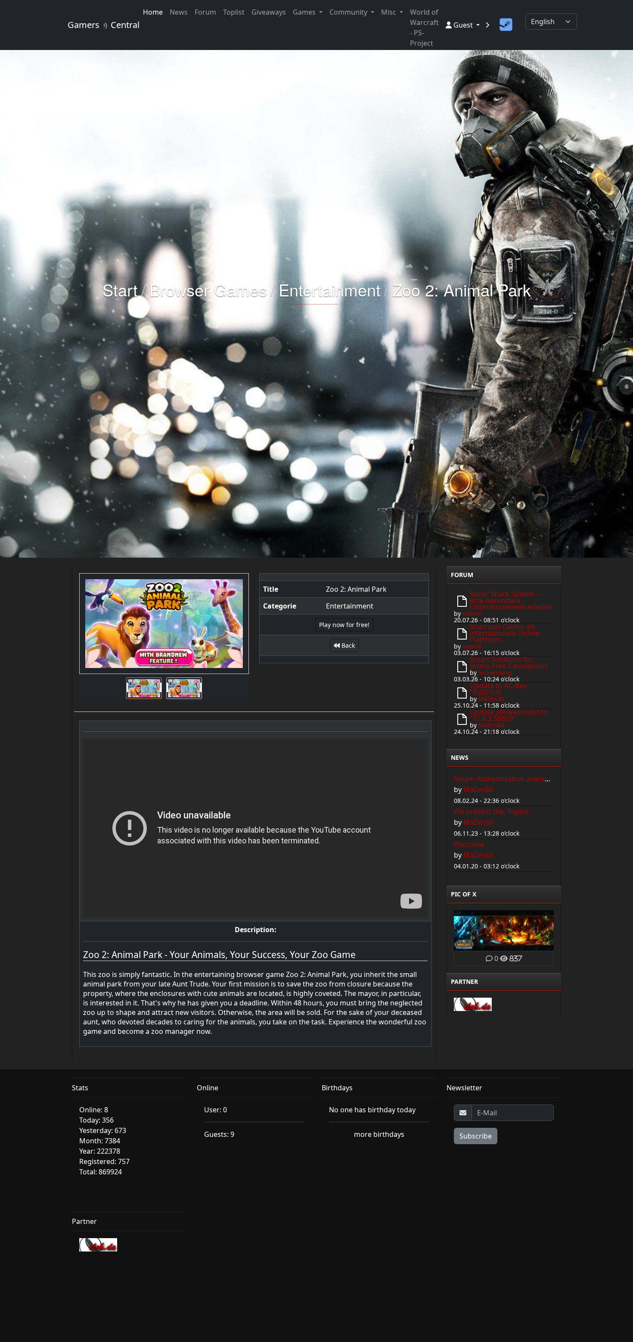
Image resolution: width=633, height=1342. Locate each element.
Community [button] (349, 12)
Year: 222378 (99, 1151)
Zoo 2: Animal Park (461, 289)
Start (120, 289)
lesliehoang (495, 672)
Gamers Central (100, 25)
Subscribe (475, 1136)
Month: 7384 (99, 1140)
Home (153, 12)
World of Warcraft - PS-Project (424, 27)
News (179, 12)
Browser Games (208, 289)
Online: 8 (93, 1109)
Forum (205, 12)
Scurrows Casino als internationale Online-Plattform (505, 633)
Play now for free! (344, 625)
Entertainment (330, 289)
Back (347, 645)
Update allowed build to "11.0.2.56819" (509, 715)
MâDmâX (491, 699)
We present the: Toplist (491, 811)
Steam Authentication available (504, 778)
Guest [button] (463, 25)
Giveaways (268, 12)
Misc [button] (389, 12)
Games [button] (305, 12)
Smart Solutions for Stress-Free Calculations (509, 663)
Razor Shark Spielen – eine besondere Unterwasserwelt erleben (511, 600)
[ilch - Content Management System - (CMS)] (473, 1003)
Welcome (469, 844)
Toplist (234, 12)
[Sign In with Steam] (506, 25)
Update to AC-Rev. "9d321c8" (499, 689)
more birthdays (379, 1134)
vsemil (471, 613)
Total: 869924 (100, 1172)
